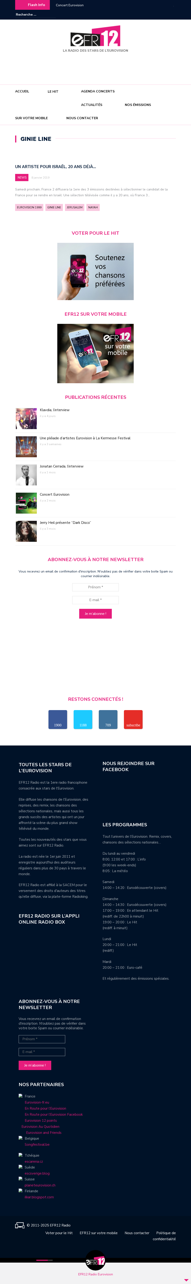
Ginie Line (54, 207)
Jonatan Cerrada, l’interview (62, 466)
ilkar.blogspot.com (39, 1197)
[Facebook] (158, 15)
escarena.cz (34, 1161)
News (22, 178)
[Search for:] (30, 14)
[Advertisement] (96, 66)
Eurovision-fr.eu (37, 1102)
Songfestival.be (37, 1144)
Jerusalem (74, 207)
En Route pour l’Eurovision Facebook (54, 1114)
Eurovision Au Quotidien (39, 1126)
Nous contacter (82, 118)
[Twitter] (172, 15)
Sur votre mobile (31, 118)
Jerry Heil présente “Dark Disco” (65, 522)
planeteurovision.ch (40, 1185)
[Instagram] (165, 15)
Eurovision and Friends (40, 1132)
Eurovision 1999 (29, 207)
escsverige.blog (37, 1173)
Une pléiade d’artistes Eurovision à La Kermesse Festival (85, 438)
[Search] (53, 14)
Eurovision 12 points (41, 1120)
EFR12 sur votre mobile (99, 1233)
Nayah (93, 207)
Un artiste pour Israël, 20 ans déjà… (55, 166)
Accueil (22, 91)
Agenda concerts (98, 91)
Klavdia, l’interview (55, 410)
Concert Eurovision (70, 5)
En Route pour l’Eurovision (45, 1108)
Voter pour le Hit (59, 1233)
